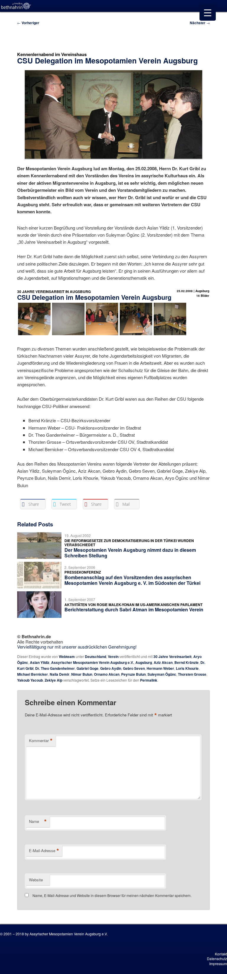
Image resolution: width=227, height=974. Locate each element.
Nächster (200, 22)
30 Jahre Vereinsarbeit (172, 656)
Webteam (67, 656)
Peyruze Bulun (133, 674)
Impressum (218, 963)
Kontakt (221, 953)
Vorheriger (28, 22)
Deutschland (95, 656)
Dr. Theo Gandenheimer (55, 668)
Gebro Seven (134, 668)
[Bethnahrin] (16, 6)
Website (36, 880)
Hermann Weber (160, 668)
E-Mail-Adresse (44, 850)
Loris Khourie (187, 668)
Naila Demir (59, 674)
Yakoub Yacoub (30, 680)
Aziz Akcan (163, 662)
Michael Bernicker (32, 674)
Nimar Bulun (81, 674)
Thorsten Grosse (192, 674)
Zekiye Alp (53, 680)
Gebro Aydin (110, 668)
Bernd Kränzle (186, 662)
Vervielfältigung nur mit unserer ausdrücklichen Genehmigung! (77, 647)
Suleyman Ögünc (161, 674)
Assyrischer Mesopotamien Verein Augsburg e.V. (92, 662)
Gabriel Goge (87, 668)
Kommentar (41, 740)
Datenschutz (217, 958)
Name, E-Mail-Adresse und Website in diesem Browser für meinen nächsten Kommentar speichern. (112, 895)
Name (38, 821)
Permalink (148, 680)
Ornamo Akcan (106, 674)
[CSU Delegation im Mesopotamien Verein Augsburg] (102, 334)
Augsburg (143, 662)
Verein (113, 656)
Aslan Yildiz (39, 662)
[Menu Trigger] (208, 12)
